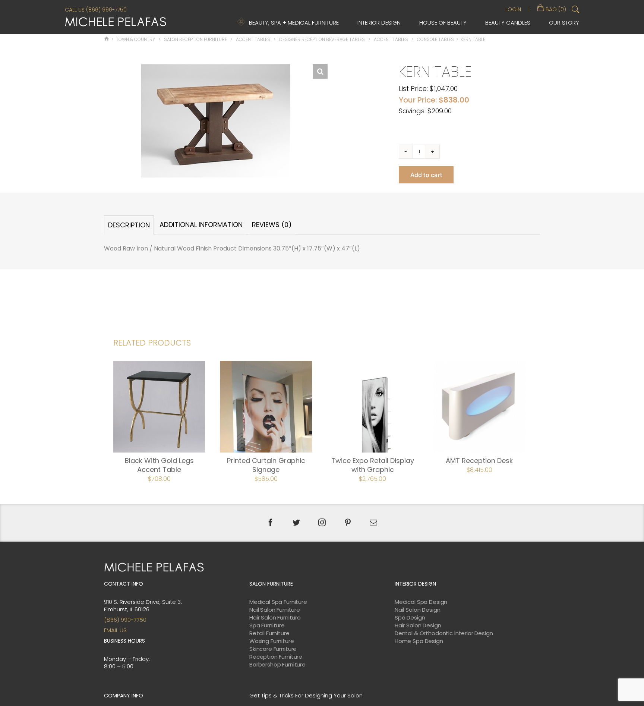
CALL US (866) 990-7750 (96, 9)
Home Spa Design (419, 641)
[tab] (129, 224)
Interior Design (379, 22)
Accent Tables (253, 39)
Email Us (115, 630)
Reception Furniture (275, 657)
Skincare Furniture (273, 649)
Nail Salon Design (417, 610)
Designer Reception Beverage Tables (322, 39)
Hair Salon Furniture (275, 617)
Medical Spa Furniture (278, 602)
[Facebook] (270, 522)
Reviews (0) (272, 224)
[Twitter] (296, 522)
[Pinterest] (347, 522)
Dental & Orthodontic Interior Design (444, 633)
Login (513, 9)
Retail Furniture (269, 633)
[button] (320, 71)
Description (129, 225)
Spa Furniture (267, 625)
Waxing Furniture (271, 641)
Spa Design (410, 617)
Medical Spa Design (421, 602)
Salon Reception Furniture (195, 39)
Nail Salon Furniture (274, 610)
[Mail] (373, 522)
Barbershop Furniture (277, 664)
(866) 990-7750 (125, 620)
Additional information (201, 224)
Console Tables (435, 39)
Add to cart (426, 175)
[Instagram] (322, 522)
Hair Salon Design (418, 625)
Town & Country (135, 39)
